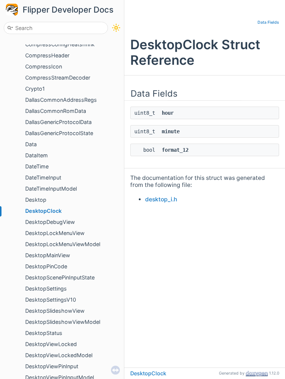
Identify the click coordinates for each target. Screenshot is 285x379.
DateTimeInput (43, 177)
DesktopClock (43, 211)
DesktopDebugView (50, 222)
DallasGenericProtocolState (59, 133)
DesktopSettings (46, 288)
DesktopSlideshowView (55, 311)
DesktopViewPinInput (51, 366)
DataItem (36, 155)
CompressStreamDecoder (57, 77)
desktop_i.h (161, 199)
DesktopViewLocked (51, 344)
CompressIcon (43, 66)
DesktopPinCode (46, 266)
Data (31, 144)
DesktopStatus (43, 333)
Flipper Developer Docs (68, 9)
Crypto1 (35, 88)
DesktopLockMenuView (55, 233)
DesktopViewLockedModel (58, 355)
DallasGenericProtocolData (58, 122)
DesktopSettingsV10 (50, 299)
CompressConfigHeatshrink (60, 44)
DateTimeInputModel (51, 188)
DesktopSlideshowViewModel (62, 322)
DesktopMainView (47, 255)
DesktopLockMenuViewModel (62, 244)
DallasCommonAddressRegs (61, 100)
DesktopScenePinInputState (60, 277)
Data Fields (268, 22)
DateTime (37, 166)
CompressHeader (47, 55)
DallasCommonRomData (55, 111)
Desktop (35, 200)
